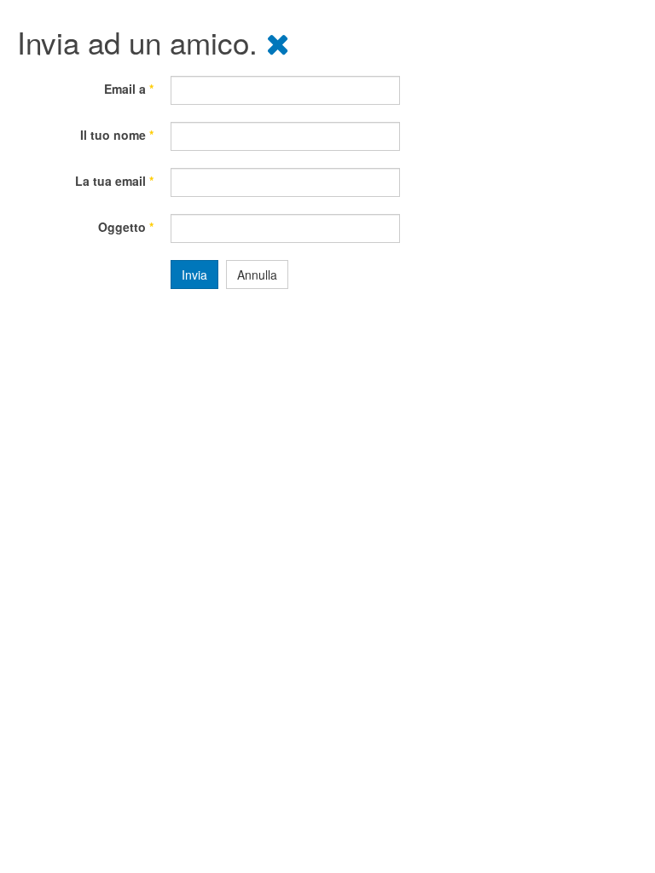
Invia (194, 274)
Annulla (257, 274)
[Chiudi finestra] (278, 41)
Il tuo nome (117, 134)
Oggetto (126, 226)
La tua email (114, 180)
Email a (129, 88)
